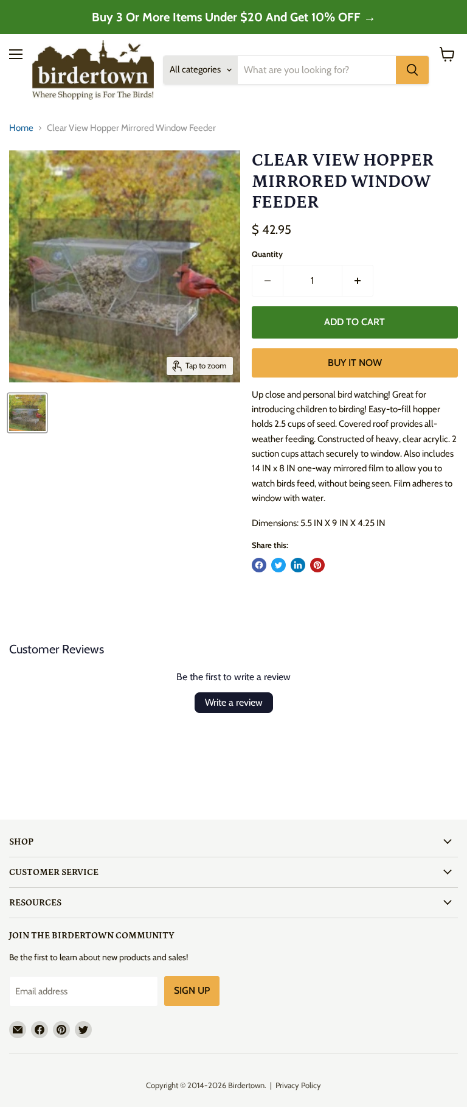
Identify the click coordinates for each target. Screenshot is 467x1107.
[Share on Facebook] (259, 565)
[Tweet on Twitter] (278, 565)
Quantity (267, 254)
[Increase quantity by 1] (357, 281)
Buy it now (355, 362)
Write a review (234, 702)
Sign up (192, 990)
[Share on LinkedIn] (298, 565)
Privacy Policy (298, 1085)
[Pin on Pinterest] (317, 565)
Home (21, 128)
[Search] (412, 70)
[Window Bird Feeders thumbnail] (27, 412)
